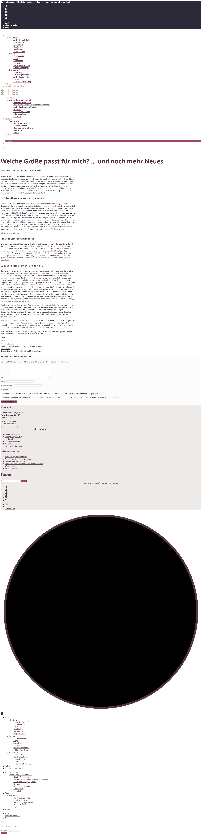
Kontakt (8, 135)
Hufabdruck (18, 49)
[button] (5, 139)
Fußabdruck (18, 44)
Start (7, 23)
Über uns (8, 118)
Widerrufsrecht (11, 466)
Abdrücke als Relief (21, 40)
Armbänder (18, 61)
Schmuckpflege (19, 114)
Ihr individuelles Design (14, 86)
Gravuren (17, 109)
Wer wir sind (14, 121)
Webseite (4, 389)
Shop (7, 35)
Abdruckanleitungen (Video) (24, 107)
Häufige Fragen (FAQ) (22, 102)
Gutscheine (40, 273)
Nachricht (5, 377)
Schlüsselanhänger (21, 68)
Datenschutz (10, 509)
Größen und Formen (21, 112)
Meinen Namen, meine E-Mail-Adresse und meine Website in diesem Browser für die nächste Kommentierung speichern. (51, 393)
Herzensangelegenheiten (23, 128)
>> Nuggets (59, 296)
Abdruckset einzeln (21, 77)
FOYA (6, 170)
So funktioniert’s (11, 98)
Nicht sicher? (14, 70)
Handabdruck (18, 47)
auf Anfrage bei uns (56, 229)
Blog (7, 27)
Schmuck (13, 54)
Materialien (9, 443)
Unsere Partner (19, 130)
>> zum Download (48, 251)
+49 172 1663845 (10, 421)
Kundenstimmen (20, 125)
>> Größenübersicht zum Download (55, 206)
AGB (6, 504)
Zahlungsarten (11, 468)
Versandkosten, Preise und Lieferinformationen (24, 464)
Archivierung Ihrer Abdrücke (16, 457)
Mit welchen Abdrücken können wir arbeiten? (31, 105)
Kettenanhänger (19, 56)
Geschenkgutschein (21, 74)
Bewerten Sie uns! (12, 434)
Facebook (4, 323)
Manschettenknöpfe (21, 65)
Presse (16, 132)
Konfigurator (18, 72)
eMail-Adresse (7, 385)
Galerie (8, 84)
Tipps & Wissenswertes (34, 170)
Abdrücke (13, 37)
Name (4, 381)
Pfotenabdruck (19, 42)
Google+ (56, 280)
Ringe (15, 58)
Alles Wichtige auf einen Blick (20, 100)
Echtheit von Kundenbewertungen (18, 459)
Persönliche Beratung (22, 81)
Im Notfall (17, 116)
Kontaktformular (9, 423)
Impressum (9, 506)
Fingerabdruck (19, 51)
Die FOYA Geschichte (21, 123)
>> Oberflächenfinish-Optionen (45, 253)
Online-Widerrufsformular (15, 461)
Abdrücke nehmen (12, 25)
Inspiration (17, 79)
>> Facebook (43, 280)
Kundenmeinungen (12, 441)
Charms (16, 63)
